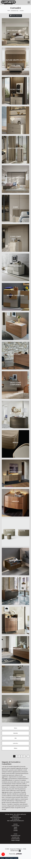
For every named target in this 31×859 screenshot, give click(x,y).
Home (9, 10)
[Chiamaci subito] (3, 854)
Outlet (15, 827)
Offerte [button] (15, 748)
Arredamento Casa (14, 10)
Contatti (16, 830)
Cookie (6, 858)
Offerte (15, 829)
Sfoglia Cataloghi (15, 840)
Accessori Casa (15, 837)
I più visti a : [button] (15, 743)
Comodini (22, 10)
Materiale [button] (15, 733)
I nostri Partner (15, 825)
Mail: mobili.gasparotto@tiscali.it (15, 820)
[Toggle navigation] (29, 2)
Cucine (15, 834)
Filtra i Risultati (16, 15)
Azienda (15, 824)
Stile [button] (15, 738)
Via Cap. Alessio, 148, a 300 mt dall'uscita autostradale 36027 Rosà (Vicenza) (15, 816)
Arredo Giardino (15, 838)
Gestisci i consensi (14, 858)
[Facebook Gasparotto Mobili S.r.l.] (20, 851)
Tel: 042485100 (15, 819)
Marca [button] (15, 728)
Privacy (2, 858)
